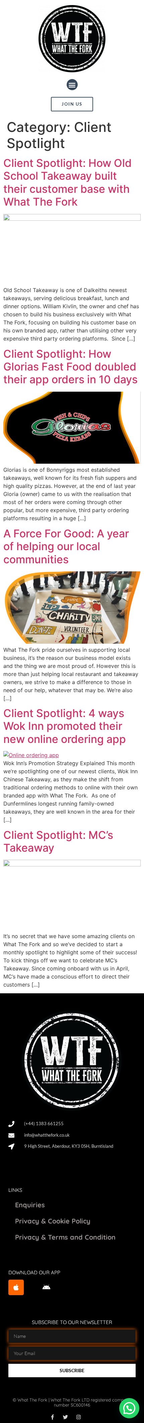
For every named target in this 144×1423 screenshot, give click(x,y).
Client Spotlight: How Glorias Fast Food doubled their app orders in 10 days (70, 366)
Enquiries (30, 1205)
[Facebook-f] (52, 1417)
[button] (72, 84)
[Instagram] (78, 1417)
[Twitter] (65, 1417)
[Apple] (16, 1287)
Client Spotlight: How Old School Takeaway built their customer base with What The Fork (67, 182)
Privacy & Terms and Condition (65, 1237)
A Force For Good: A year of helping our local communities (66, 546)
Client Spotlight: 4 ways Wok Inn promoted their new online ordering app (64, 726)
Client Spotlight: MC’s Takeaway (58, 841)
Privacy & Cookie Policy (52, 1221)
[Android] (46, 1287)
